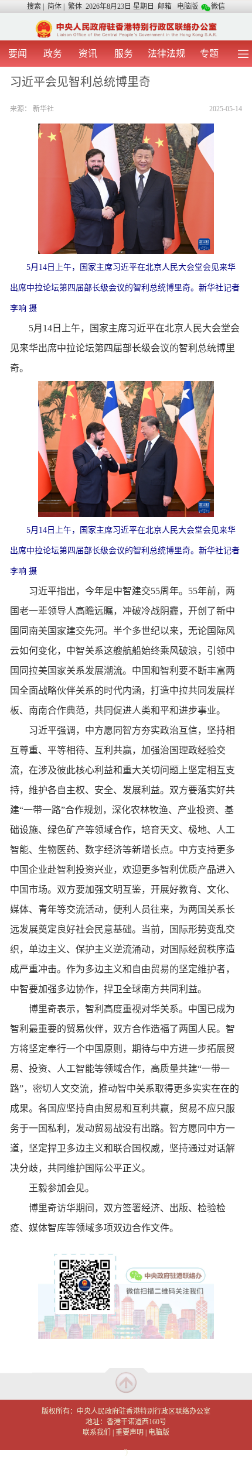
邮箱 (165, 6)
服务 (123, 54)
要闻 (17, 54)
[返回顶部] (126, 1382)
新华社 (43, 109)
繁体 (75, 6)
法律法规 (166, 54)
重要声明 (129, 1432)
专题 (209, 54)
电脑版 (187, 6)
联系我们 (97, 1432)
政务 (52, 54)
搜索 (34, 6)
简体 (54, 6)
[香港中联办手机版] (126, 28)
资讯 (88, 54)
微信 (218, 6)
